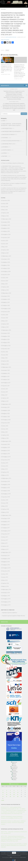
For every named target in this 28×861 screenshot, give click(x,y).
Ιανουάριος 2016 (6, 592)
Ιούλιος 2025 (5, 240)
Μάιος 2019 (5, 469)
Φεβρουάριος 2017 (6, 552)
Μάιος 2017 (5, 543)
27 (14, 796)
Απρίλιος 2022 (5, 361)
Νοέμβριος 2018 (6, 487)
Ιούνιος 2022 (5, 354)
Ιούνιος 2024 (5, 280)
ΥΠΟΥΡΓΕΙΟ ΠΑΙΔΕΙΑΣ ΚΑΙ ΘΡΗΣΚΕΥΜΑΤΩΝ (10, 804)
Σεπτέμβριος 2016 (6, 567)
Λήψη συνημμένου (5, 39)
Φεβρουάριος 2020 (6, 441)
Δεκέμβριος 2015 (6, 595)
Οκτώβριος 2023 (6, 305)
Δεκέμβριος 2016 (6, 558)
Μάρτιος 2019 (5, 475)
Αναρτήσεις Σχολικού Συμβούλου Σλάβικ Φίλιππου (13, 615)
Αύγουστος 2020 (6, 422)
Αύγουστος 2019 (6, 459)
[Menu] (26, 6)
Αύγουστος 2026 (6, 200)
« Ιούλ (2, 800)
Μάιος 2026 (5, 209)
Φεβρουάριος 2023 (6, 330)
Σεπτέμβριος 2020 (6, 419)
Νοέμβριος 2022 (6, 339)
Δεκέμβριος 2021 (6, 373)
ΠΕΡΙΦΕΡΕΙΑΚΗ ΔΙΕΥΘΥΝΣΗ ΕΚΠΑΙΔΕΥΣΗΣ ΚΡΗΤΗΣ (12, 829)
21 (17, 794)
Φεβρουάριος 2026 (6, 219)
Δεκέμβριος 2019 (6, 447)
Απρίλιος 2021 (5, 398)
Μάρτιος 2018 (5, 512)
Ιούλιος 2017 (5, 537)
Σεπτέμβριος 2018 (6, 493)
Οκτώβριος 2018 (6, 490)
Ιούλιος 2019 (5, 463)
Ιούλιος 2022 (5, 351)
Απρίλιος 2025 (5, 249)
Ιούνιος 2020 (5, 429)
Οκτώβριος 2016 (6, 564)
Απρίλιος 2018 (5, 509)
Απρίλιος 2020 (5, 435)
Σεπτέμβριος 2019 (6, 456)
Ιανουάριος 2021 (6, 407)
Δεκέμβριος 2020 (6, 410)
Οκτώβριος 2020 (6, 416)
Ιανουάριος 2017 (6, 555)
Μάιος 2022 (5, 358)
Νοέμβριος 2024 (6, 265)
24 (2, 796)
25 (6, 796)
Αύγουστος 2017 (6, 534)
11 (6, 792)
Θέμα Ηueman (23, 857)
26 (10, 796)
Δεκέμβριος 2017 (6, 521)
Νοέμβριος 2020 (6, 413)
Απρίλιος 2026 (5, 212)
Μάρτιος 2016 (5, 586)
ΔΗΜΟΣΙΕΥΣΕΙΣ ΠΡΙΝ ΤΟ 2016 (8, 143)
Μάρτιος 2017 (5, 549)
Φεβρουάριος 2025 (6, 256)
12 (10, 792)
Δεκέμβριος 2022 (6, 336)
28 (17, 796)
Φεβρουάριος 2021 (6, 404)
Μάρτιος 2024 (5, 290)
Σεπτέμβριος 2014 (6, 601)
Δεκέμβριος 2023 (6, 299)
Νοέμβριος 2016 (6, 561)
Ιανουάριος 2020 (6, 444)
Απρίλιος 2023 (5, 324)
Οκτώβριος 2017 (6, 527)
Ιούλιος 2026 (5, 203)
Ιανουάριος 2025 (6, 259)
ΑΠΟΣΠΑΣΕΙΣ (5, 137)
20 (14, 794)
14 (17, 792)
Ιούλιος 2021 (5, 388)
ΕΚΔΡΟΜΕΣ (3, 9)
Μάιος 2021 (5, 395)
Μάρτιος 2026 (5, 216)
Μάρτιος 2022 (5, 364)
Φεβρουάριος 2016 (6, 589)
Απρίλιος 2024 (5, 287)
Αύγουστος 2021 (6, 385)
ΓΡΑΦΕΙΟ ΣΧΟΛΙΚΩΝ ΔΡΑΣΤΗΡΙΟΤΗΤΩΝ (10, 140)
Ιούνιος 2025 (5, 243)
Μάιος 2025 (5, 246)
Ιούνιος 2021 (5, 391)
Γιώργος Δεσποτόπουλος (11, 37)
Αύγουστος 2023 (6, 311)
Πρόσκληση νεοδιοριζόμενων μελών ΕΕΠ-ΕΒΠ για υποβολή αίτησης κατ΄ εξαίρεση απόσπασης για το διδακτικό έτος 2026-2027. (14, 845)
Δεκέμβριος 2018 (6, 484)
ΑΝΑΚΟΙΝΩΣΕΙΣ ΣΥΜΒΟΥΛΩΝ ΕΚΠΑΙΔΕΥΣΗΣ (11, 131)
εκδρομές (7, 50)
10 (2, 792)
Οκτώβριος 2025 (6, 231)
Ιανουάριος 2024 (6, 296)
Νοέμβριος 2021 (6, 376)
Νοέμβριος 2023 (6, 302)
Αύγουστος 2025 (6, 237)
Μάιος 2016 (5, 580)
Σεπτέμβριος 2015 (6, 598)
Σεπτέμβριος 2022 (6, 345)
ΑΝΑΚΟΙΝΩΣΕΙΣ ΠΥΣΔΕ (7, 128)
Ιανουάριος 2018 (6, 518)
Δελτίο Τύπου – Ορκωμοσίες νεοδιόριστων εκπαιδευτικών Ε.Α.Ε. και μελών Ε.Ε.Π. (14, 832)
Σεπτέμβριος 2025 (6, 234)
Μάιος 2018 (5, 506)
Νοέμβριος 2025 (6, 228)
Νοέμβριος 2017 (6, 524)
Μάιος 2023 (5, 320)
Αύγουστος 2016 (6, 571)
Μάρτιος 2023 (5, 327)
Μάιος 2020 (5, 432)
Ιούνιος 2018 (5, 503)
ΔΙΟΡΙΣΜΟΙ (4, 153)
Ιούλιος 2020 (5, 425)
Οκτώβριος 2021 (6, 379)
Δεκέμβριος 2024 (6, 262)
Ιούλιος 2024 (5, 277)
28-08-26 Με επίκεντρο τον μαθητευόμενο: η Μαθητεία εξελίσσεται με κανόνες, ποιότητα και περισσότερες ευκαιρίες (13, 822)
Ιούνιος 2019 (5, 466)
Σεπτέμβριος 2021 (6, 382)
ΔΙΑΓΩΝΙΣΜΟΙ (5, 147)
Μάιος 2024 (5, 283)
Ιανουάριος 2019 (6, 481)
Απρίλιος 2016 (5, 583)
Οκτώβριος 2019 (6, 453)
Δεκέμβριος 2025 (6, 225)
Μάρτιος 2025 (5, 253)
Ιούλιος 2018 (5, 500)
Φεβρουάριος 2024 (6, 293)
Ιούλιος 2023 (5, 314)
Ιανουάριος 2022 (6, 370)
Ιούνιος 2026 (5, 206)
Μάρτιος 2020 (5, 438)
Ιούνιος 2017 (5, 540)
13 (14, 792)
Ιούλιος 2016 (5, 574)
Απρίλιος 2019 (5, 472)
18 (6, 794)
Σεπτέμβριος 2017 (6, 530)
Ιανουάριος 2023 (6, 333)
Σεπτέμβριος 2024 (6, 271)
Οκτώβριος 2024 (6, 268)
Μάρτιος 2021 (5, 401)
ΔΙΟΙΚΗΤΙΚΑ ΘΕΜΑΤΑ (6, 150)
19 (10, 794)
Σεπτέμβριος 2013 (6, 605)
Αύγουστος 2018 (6, 496)
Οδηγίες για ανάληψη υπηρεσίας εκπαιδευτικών (13, 163)
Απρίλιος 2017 (5, 546)
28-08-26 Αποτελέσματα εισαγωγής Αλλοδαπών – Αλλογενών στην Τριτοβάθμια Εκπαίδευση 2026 (12, 817)
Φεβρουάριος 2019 (6, 478)
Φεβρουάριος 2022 (6, 367)
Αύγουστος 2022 (6, 348)
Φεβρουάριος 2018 (6, 515)
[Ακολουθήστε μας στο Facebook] (24, 85)
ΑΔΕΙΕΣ (3, 120)
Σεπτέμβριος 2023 (6, 308)
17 (2, 794)
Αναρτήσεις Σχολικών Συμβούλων (9, 612)
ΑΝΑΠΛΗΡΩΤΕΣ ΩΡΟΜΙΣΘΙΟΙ (8, 134)
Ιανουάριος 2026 (6, 222)
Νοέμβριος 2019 (6, 450)
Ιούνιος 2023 (5, 317)
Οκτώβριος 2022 (6, 342)
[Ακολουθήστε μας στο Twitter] (26, 85)
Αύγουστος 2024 (6, 274)
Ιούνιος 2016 (5, 577)
